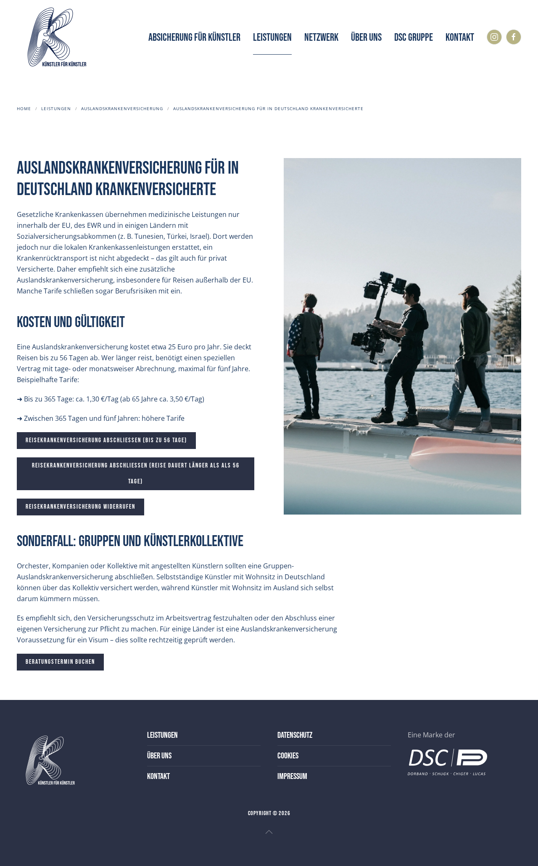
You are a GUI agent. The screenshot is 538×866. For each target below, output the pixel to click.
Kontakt (460, 37)
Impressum (292, 776)
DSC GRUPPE (413, 37)
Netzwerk (321, 37)
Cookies (287, 756)
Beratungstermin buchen (60, 662)
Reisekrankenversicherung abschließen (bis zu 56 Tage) (106, 440)
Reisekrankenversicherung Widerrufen (80, 507)
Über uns (366, 37)
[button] (269, 832)
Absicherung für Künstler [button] (194, 37)
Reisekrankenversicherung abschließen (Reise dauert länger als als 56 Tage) (136, 474)
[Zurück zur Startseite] (54, 38)
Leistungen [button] (272, 37)
